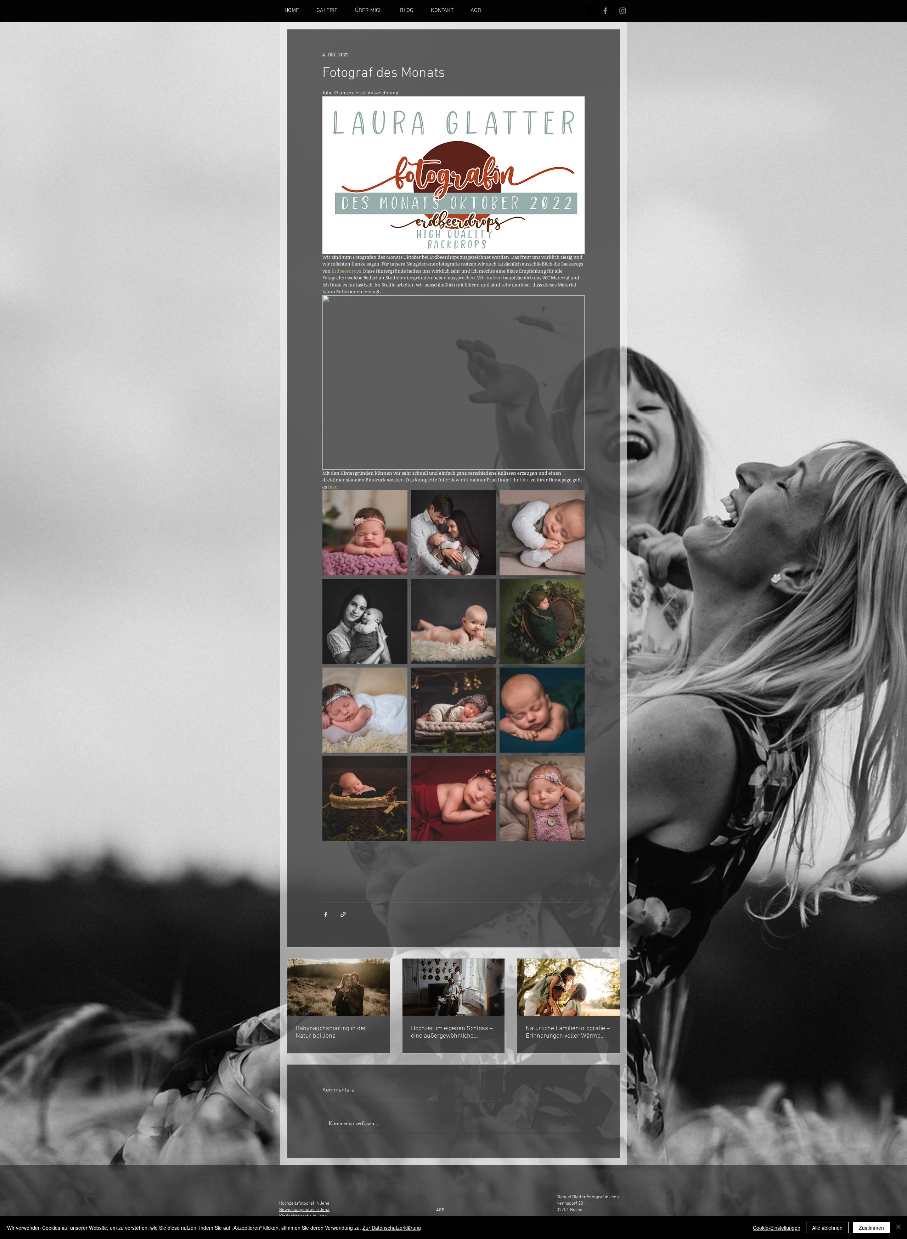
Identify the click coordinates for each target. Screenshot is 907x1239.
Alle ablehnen (827, 1227)
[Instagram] (593, 8)
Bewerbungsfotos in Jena (304, 1210)
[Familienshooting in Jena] (568, 987)
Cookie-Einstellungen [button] (776, 1227)
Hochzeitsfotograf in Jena (304, 1203)
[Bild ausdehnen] (364, 532)
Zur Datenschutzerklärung (391, 1227)
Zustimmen (871, 1227)
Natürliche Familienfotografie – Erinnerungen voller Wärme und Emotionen (568, 1032)
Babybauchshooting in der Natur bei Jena (331, 1032)
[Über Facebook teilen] (325, 914)
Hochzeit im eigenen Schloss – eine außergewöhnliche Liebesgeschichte (452, 1032)
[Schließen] (898, 1227)
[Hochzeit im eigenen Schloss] (453, 987)
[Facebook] (605, 10)
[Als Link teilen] (343, 914)
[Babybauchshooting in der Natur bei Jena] (338, 987)
